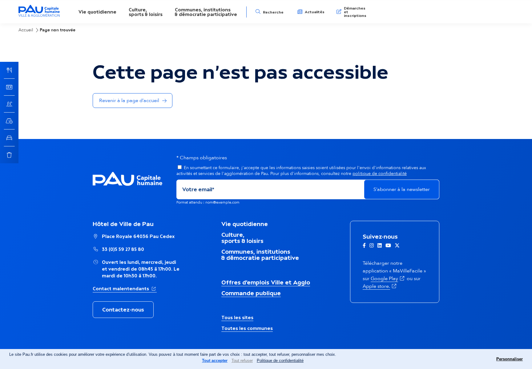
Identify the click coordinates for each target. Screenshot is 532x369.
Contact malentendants (125, 288)
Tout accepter (215, 360)
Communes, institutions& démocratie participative (206, 12)
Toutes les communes (247, 328)
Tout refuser (242, 360)
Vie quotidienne (97, 12)
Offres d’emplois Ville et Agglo (265, 282)
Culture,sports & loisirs (146, 12)
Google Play (388, 278)
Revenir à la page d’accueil (129, 100)
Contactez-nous (123, 309)
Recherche (273, 12)
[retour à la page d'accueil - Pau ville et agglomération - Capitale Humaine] (39, 16)
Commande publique (251, 293)
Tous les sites (237, 317)
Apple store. (380, 286)
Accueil (25, 30)
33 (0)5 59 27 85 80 (123, 249)
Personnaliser (509, 359)
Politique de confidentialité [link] (280, 360)
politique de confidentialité (380, 174)
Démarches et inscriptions (355, 12)
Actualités (314, 12)
